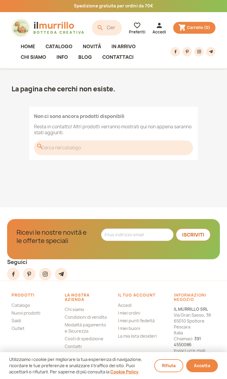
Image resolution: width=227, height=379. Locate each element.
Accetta (202, 365)
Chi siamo (33, 57)
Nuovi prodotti (26, 313)
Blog (85, 57)
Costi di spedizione (84, 338)
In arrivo (123, 46)
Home (28, 46)
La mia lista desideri (137, 336)
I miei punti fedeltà (136, 320)
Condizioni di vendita (86, 317)
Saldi (16, 320)
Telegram (210, 51)
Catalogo (59, 46)
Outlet (18, 328)
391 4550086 (187, 341)
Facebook (175, 51)
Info (62, 57)
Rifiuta (169, 365)
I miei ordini (129, 313)
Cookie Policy (124, 372)
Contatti (73, 346)
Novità (92, 46)
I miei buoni (129, 328)
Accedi (125, 305)
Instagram (199, 51)
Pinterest (187, 51)
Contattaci (118, 57)
